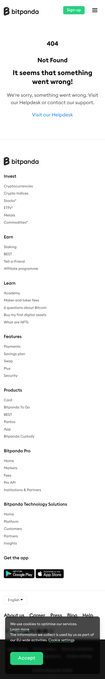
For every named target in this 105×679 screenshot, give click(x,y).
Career (37, 615)
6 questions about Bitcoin (25, 308)
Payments (12, 346)
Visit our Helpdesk (52, 115)
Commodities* (16, 222)
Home (9, 461)
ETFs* (8, 208)
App (7, 429)
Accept (26, 658)
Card (8, 400)
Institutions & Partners (22, 490)
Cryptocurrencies (18, 186)
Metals (9, 215)
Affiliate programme (21, 269)
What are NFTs (16, 322)
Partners (11, 536)
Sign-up (74, 10)
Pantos (9, 422)
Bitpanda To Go (17, 407)
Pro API (10, 482)
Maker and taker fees (21, 300)
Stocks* (10, 201)
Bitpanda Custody (19, 436)
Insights (10, 543)
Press (56, 615)
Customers (13, 529)
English (14, 600)
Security (11, 376)
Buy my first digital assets (25, 315)
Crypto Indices (16, 193)
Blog (72, 615)
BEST (8, 254)
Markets (10, 468)
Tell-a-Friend (14, 261)
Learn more (19, 629)
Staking (10, 247)
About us (14, 615)
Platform (11, 522)
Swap (8, 361)
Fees (7, 475)
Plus (7, 368)
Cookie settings (61, 640)
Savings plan (14, 354)
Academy (12, 293)
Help (88, 615)
